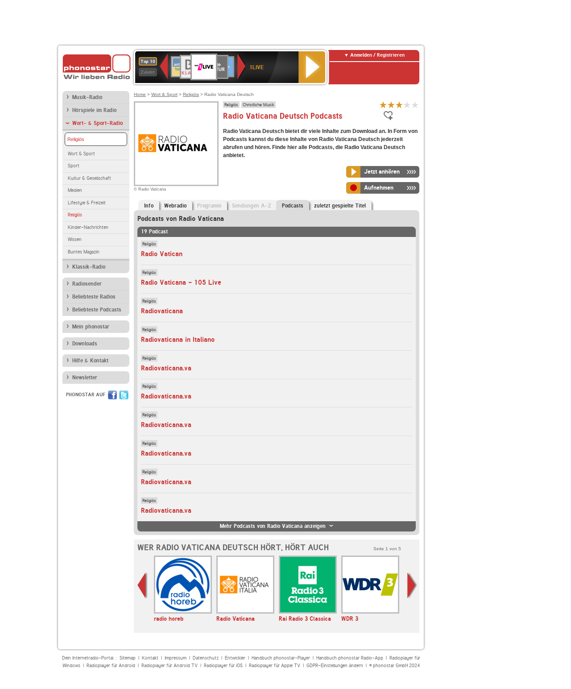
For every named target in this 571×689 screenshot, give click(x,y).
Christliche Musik (258, 104)
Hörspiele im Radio (94, 110)
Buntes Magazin (83, 252)
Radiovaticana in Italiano (178, 340)
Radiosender (87, 284)
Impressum (175, 658)
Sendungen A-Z (251, 206)
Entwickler (235, 658)
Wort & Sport (81, 154)
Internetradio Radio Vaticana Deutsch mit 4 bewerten (407, 104)
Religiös (75, 139)
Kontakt (150, 658)
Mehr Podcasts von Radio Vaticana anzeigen (273, 526)
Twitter (123, 394)
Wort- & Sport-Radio (97, 123)
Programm (209, 206)
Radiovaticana (162, 311)
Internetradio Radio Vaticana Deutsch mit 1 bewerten (383, 104)
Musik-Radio (87, 97)
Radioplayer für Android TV (169, 665)
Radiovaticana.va (166, 368)
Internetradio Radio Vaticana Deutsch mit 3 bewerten (399, 104)
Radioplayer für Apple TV (274, 665)
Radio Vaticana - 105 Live (181, 282)
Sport (73, 166)
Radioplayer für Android (111, 665)
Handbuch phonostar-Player (281, 658)
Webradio (175, 206)
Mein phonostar (90, 327)
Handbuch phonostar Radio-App (349, 658)
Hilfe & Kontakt (90, 360)
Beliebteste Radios (94, 297)
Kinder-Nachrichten (88, 227)
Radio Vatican (161, 254)
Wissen (75, 239)
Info (148, 206)
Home (140, 94)
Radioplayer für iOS (223, 665)
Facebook (112, 394)
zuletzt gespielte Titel (340, 206)
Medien (75, 190)
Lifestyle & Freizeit (87, 203)
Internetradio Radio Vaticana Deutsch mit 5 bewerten (415, 104)
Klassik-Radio (88, 267)
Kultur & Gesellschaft (89, 178)
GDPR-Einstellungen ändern (334, 665)
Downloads (84, 343)
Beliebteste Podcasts (96, 310)
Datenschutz (206, 658)
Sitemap (128, 658)
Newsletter (84, 377)
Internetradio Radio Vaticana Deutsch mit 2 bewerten (391, 104)
